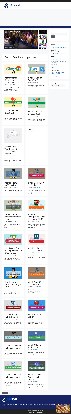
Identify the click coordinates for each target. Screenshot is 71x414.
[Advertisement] (35, 17)
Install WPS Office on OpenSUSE (36, 112)
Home (55, 1)
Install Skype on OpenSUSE (35, 79)
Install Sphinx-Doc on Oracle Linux (36, 249)
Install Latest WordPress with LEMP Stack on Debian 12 (11, 150)
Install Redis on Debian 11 (34, 315)
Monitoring (38, 26)
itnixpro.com (5, 404)
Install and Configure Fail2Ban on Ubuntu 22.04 (36, 216)
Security (43, 26)
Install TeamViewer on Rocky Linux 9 (12, 375)
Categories (53, 83)
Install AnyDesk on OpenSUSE (12, 111)
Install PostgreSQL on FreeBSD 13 (12, 315)
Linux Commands (30, 26)
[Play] (43, 36)
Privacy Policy (59, 1)
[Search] (53, 36)
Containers (50, 26)
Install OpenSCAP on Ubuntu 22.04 (36, 283)
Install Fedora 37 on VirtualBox (12, 184)
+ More (4, 392)
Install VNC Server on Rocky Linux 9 (12, 346)
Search (52, 32)
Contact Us (65, 1)
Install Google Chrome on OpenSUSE (10, 80)
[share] (36, 31)
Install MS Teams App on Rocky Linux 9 (35, 376)
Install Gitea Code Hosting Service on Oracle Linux (13, 250)
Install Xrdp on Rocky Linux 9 (34, 346)
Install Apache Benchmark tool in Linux (12, 216)
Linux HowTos (22, 26)
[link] (6, 31)
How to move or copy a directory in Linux (12, 284)
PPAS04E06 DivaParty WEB (14, 31)
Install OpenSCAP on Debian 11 (36, 184)
